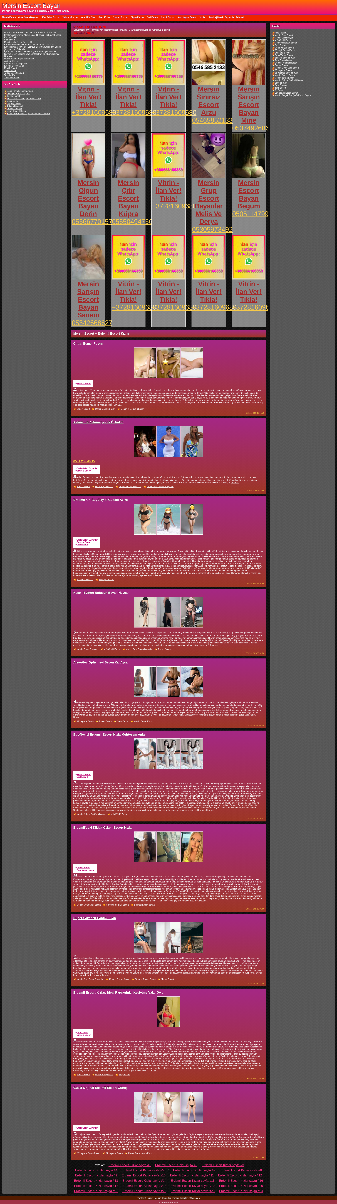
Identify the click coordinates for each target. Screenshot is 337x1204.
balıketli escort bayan (144, 905)
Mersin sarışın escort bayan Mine (249, 104)
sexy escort (122, 721)
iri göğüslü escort (85, 579)
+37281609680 (94, 112)
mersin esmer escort (143, 721)
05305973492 (212, 229)
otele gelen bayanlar (87, 468)
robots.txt (185, 1198)
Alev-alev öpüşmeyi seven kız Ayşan (101, 662)
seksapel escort (106, 579)
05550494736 (132, 221)
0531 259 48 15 (84, 461)
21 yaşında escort (114, 1153)
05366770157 (92, 221)
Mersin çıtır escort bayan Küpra (128, 198)
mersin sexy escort (104, 1075)
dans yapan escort (104, 486)
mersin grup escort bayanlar (160, 486)
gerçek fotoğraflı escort (130, 486)
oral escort (82, 545)
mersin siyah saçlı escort (89, 905)
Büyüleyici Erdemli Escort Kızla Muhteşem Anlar (109, 734)
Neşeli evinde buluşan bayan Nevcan (101, 592)
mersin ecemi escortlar (87, 649)
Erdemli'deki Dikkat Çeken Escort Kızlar (103, 827)
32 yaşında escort (85, 721)
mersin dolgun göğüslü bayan (91, 814)
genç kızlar (82, 1033)
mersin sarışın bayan (105, 409)
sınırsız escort (84, 384)
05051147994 (252, 214)
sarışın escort (83, 409)
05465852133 (212, 120)
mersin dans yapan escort (140, 1153)
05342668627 (92, 323)
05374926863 (252, 128)
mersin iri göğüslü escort (132, 409)
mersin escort (167, 979)
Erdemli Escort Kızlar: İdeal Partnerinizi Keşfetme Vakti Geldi (119, 992)
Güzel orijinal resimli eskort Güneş (100, 1087)
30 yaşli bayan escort (145, 979)
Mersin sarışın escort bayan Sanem (88, 299)
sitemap (196, 1198)
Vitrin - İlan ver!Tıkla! (88, 96)
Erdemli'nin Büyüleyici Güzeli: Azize (100, 500)
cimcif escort (83, 868)
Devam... (118, 405)
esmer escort (105, 721)
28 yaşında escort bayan (88, 1153)
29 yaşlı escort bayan (119, 979)
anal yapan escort (86, 870)
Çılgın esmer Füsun (88, 343)
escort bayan (164, 649)
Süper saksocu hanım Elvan (94, 918)
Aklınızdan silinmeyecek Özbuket (98, 422)
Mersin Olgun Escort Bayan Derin (88, 198)
